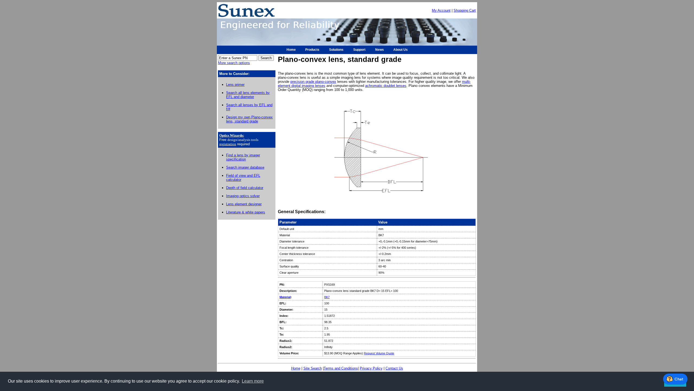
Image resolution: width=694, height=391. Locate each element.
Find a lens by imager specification (243, 157)
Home (295, 368)
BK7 (327, 297)
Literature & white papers (245, 212)
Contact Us (394, 368)
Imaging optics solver (243, 196)
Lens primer (235, 85)
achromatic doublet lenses (385, 86)
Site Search (312, 368)
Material (285, 297)
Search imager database (245, 167)
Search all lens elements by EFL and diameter (248, 95)
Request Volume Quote (379, 353)
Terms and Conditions (341, 368)
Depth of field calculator (244, 188)
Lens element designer (244, 204)
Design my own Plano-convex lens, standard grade (249, 119)
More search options (234, 63)
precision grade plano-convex (313, 82)
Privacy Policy (371, 368)
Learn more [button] (253, 381)
